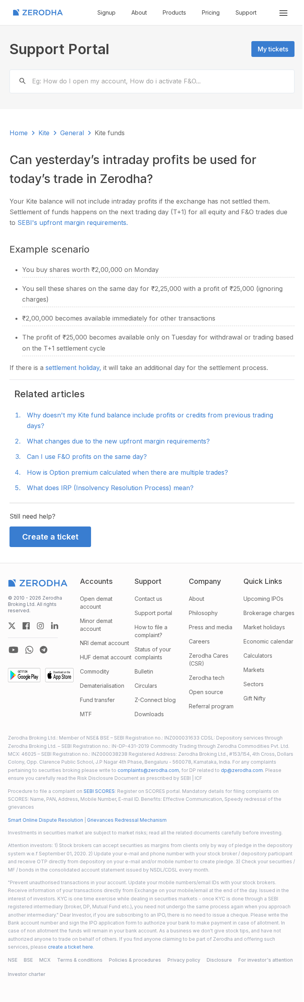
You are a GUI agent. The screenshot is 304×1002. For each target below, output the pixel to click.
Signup (106, 12)
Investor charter (27, 974)
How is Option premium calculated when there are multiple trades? (127, 472)
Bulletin (144, 671)
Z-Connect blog (155, 699)
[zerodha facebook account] (26, 626)
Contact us (148, 598)
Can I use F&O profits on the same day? (87, 456)
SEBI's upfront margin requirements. (72, 222)
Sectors (253, 684)
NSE (12, 960)
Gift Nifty (254, 698)
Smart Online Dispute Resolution (45, 820)
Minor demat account (96, 624)
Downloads (149, 714)
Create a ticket (50, 537)
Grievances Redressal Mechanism (127, 820)
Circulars (146, 685)
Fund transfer (97, 699)
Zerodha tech (206, 677)
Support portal (153, 613)
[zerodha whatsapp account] (29, 650)
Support (246, 12)
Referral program (211, 706)
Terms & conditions (80, 960)
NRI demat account (104, 643)
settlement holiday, (74, 368)
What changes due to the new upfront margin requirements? (118, 441)
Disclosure (219, 960)
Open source (206, 692)
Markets (253, 669)
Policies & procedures (135, 960)
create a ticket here (70, 947)
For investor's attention (265, 960)
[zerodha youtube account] (13, 649)
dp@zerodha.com (242, 770)
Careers (199, 641)
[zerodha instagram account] (40, 626)
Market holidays (264, 627)
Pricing (211, 12)
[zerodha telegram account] (44, 650)
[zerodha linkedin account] (55, 626)
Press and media (210, 627)
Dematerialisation (102, 685)
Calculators (257, 655)
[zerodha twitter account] (12, 626)
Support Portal (59, 49)
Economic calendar (268, 641)
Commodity (94, 671)
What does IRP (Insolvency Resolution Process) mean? (110, 488)
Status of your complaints (153, 653)
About (139, 12)
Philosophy (203, 613)
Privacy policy (183, 960)
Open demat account (96, 602)
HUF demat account (105, 657)
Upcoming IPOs (263, 598)
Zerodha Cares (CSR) (208, 659)
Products (174, 12)
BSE (28, 960)
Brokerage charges (268, 613)
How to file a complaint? (151, 631)
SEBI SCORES (99, 791)
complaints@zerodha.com (148, 770)
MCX (45, 960)
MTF (86, 714)
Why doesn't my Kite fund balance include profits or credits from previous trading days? (150, 420)
